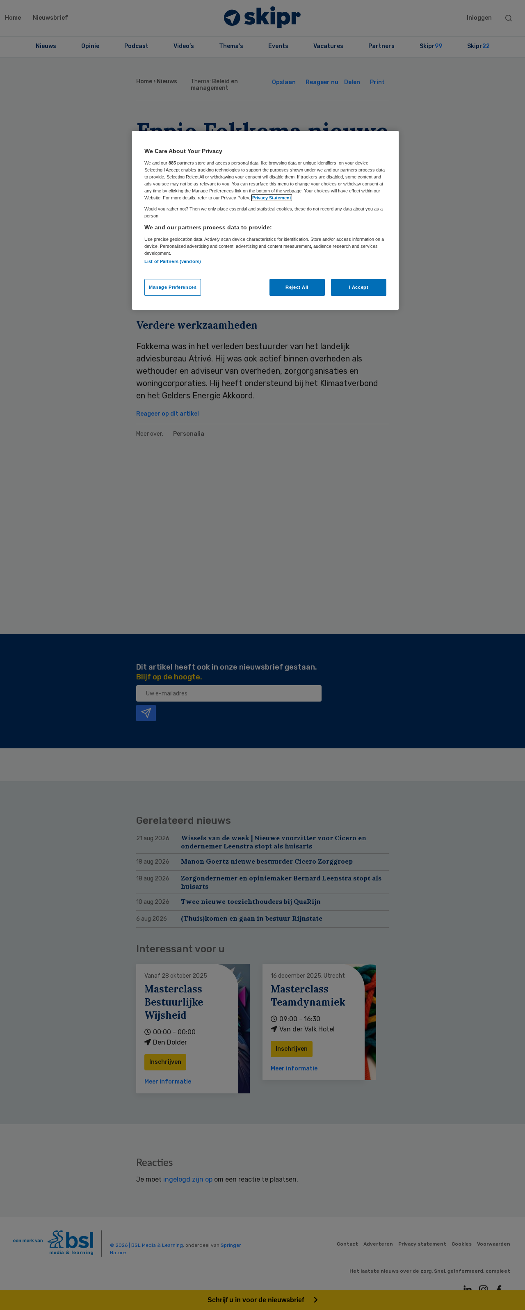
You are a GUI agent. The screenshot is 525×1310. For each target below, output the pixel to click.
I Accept (359, 287)
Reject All (296, 287)
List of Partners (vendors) (172, 261)
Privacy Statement (271, 197)
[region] (265, 220)
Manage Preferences (172, 287)
